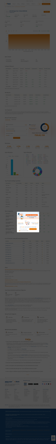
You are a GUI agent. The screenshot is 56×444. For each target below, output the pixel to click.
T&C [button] (27, 230)
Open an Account (33, 229)
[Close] (38, 212)
